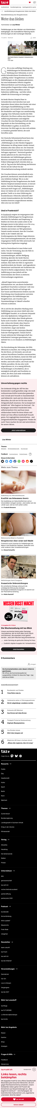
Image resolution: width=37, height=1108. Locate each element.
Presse (3, 863)
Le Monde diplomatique (9, 1015)
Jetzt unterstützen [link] (18, 430)
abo (2, 876)
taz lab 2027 (5, 992)
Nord (2, 796)
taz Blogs (4, 1006)
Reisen (3, 1033)
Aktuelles (4, 845)
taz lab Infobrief (6, 961)
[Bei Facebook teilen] (14, 461)
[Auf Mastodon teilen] (6, 461)
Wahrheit (4, 800)
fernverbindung (6, 916)
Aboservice (5, 1064)
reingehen (4, 934)
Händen (21, 80)
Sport (3, 787)
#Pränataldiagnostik (13, 449)
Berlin (3, 791)
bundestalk (5, 912)
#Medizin (3, 449)
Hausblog (4, 849)
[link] (5, 7)
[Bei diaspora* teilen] (23, 461)
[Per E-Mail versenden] (2, 461)
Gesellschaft (5, 778)
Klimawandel (5, 831)
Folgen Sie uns (5, 756)
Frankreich (7, 215)
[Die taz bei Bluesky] (16, 757)
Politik (3, 769)
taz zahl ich (4, 885)
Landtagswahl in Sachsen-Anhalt (12, 822)
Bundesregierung (7, 818)
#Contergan (24, 449)
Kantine (3, 1037)
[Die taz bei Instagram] (20, 757)
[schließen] (34, 1069)
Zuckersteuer (5, 814)
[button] (34, 2)
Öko (2, 774)
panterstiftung (6, 894)
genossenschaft (6, 880)
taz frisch (4, 952)
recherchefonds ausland (9, 889)
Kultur (3, 782)
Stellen (3, 858)
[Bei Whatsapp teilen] (19, 461)
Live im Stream (6, 983)
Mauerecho (5, 925)
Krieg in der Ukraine (7, 827)
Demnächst (5, 974)
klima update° (5, 921)
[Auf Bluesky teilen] (10, 461)
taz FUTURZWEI (6, 1010)
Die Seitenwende (6, 854)
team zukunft (5, 947)
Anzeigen (4, 1046)
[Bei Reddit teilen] (27, 461)
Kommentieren (13, 454)
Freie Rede (4, 929)
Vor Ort (3, 979)
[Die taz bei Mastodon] (12, 757)
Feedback (4, 1060)
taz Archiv (4, 1019)
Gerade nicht (27, 1069)
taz (5, 751)
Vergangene (5, 987)
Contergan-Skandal (25, 330)
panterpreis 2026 (7, 898)
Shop (3, 1042)
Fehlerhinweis (23, 454)
